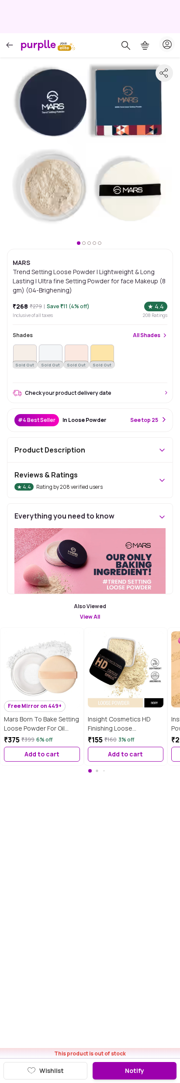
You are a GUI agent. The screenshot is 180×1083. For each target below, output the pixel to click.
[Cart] (145, 45)
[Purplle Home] (38, 45)
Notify (134, 1070)
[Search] (126, 45)
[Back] (9, 45)
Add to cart (41, 754)
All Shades (146, 335)
